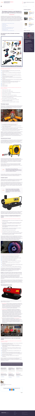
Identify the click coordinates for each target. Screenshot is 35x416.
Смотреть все (25, 28)
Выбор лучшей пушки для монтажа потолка (7, 28)
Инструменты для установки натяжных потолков (8, 23)
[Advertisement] (11, 400)
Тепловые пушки (4, 24)
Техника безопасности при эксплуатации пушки (8, 30)
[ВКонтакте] (10, 390)
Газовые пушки (4, 26)
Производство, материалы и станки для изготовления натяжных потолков (11, 375)
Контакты (15, 414)
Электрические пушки (5, 25)
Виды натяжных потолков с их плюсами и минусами (19, 375)
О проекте (15, 411)
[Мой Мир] (13, 390)
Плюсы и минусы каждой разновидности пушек (8, 27)
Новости (15, 412)
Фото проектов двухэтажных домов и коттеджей (31, 24)
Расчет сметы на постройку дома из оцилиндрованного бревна (28, 41)
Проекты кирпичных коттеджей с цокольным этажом (31, 13)
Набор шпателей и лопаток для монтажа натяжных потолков (4, 375)
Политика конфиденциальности (25, 414)
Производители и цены (5, 29)
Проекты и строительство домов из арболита (31, 19)
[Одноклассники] (12, 390)
